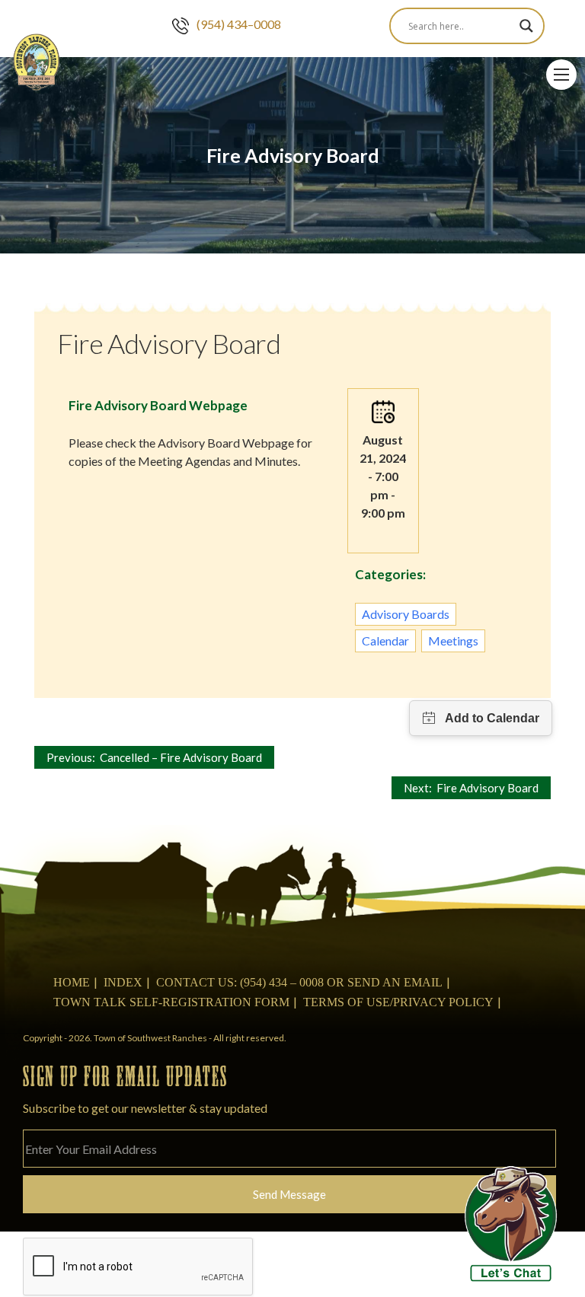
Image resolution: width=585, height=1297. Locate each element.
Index (123, 982)
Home (71, 982)
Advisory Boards (405, 614)
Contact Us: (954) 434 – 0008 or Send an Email (299, 982)
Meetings (453, 640)
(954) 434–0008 (239, 24)
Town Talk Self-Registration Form (171, 1002)
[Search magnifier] (526, 26)
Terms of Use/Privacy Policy (398, 1002)
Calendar (385, 640)
